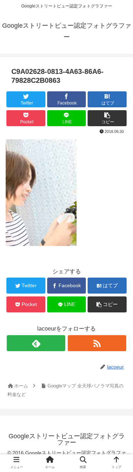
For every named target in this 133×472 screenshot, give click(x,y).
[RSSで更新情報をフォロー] (97, 343)
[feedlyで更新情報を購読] (36, 343)
